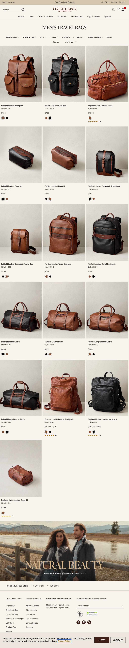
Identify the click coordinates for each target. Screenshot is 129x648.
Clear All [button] (109, 37)
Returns (71, 2)
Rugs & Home (93, 16)
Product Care (11, 627)
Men (31, 16)
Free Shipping (60, 2)
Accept (101, 640)
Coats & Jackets (45, 16)
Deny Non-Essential (118, 640)
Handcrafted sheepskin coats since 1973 (64, 573)
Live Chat (39, 586)
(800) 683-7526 (8, 2)
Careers (29, 627)
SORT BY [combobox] (69, 42)
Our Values (30, 614)
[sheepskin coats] (64, 551)
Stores (114, 2)
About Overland (32, 606)
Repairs (9, 631)
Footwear (62, 16)
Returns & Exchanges (15, 619)
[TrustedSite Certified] (92, 613)
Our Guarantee (32, 619)
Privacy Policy (64, 641)
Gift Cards (10, 623)
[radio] (3, 118)
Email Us (54, 586)
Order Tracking (12, 614)
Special (107, 16)
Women (21, 16)
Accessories (76, 16)
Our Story (105, 2)
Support (122, 2)
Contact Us (10, 606)
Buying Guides (32, 623)
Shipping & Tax (12, 610)
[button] (113, 9)
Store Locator (31, 610)
